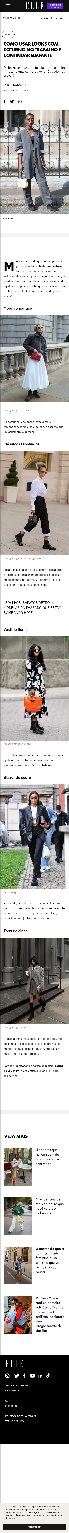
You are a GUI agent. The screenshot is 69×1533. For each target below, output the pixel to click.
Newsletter (14, 17)
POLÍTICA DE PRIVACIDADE (20, 1416)
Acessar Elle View (50, 17)
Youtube (32, 1375)
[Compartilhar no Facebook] (4, 102)
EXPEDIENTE (12, 1406)
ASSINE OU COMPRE (55, 6)
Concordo (34, 1527)
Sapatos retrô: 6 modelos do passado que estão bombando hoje (32, 607)
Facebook (24, 1375)
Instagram (9, 1375)
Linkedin (40, 1375)
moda (8, 34)
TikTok (48, 1375)
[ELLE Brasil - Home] (34, 8)
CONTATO (10, 1401)
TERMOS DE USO (14, 1421)
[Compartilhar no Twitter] (12, 102)
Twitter (17, 1375)
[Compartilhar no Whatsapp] (20, 102)
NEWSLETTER (13, 1390)
